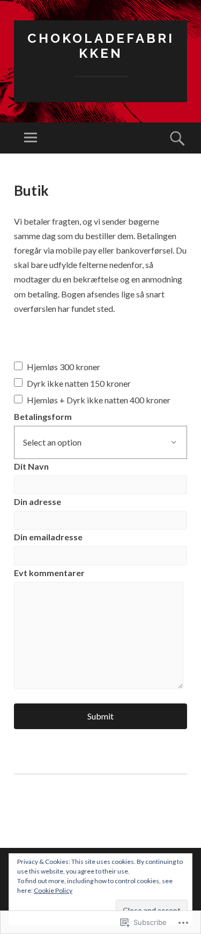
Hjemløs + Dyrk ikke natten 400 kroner (98, 400)
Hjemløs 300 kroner (63, 367)
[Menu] (30, 138)
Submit (100, 716)
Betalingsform (43, 416)
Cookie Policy (53, 890)
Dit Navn (31, 466)
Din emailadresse (48, 537)
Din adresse (37, 501)
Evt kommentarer (49, 573)
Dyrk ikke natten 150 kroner (79, 383)
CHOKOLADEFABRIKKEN (100, 46)
